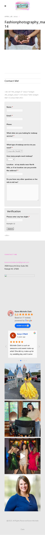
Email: (10, 116)
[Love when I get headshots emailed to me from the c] (23, 493)
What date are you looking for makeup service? (22, 134)
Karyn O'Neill (22, 334)
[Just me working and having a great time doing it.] (23, 419)
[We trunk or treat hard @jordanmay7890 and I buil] (23, 381)
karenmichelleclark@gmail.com (17, 262)
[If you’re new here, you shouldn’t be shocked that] (23, 456)
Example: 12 (11, 224)
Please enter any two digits (18, 217)
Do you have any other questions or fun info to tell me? (22, 180)
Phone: (9, 124)
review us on (21, 325)
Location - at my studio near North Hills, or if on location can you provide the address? (21, 167)
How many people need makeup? (20, 156)
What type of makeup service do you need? (21, 146)
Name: (10, 107)
